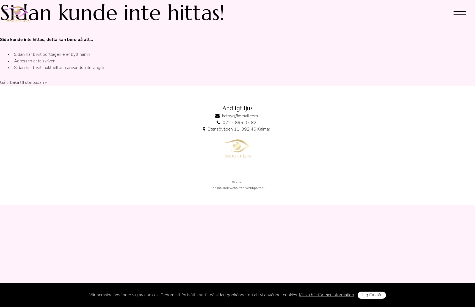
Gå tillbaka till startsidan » (23, 83)
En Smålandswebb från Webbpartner (237, 188)
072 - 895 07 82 (239, 123)
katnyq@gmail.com (240, 116)
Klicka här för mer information (326, 295)
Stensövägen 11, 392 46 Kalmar (239, 129)
